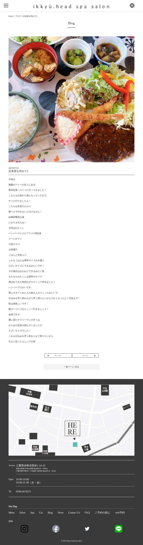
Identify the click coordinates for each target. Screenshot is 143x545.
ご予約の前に (102, 512)
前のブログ (85, 355)
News (60, 512)
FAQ (87, 512)
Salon (22, 512)
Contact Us (74, 512)
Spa (32, 512)
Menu (12, 512)
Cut (41, 512)
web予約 (120, 512)
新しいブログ (58, 355)
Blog (50, 512)
